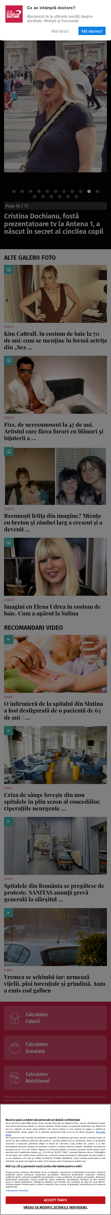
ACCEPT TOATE (55, 1200)
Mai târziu (60, 31)
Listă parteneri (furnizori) (17, 1190)
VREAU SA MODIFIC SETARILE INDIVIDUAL (55, 1207)
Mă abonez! (92, 31)
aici (40, 1152)
